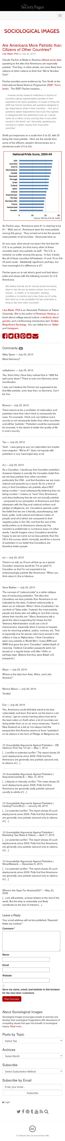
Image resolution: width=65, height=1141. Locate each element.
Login (7, 1102)
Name (5, 954)
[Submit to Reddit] (29, 336)
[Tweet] (11, 336)
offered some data (51, 59)
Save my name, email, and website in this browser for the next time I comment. (31, 991)
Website (7, 975)
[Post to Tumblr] (17, 336)
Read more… (17, 1026)
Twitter (55, 324)
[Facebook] (23, 1111)
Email (5, 965)
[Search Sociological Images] (46, 1111)
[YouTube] (36, 1111)
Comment (8, 928)
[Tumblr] (32, 1111)
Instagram (12, 328)
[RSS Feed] (41, 1111)
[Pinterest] (28, 1111)
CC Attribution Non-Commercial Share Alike (32, 1135)
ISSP (50, 85)
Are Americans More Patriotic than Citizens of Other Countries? (32, 47)
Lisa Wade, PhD (10, 53)
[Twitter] (19, 1111)
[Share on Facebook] (5, 336)
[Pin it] (23, 336)
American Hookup (46, 313)
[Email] (35, 336)
